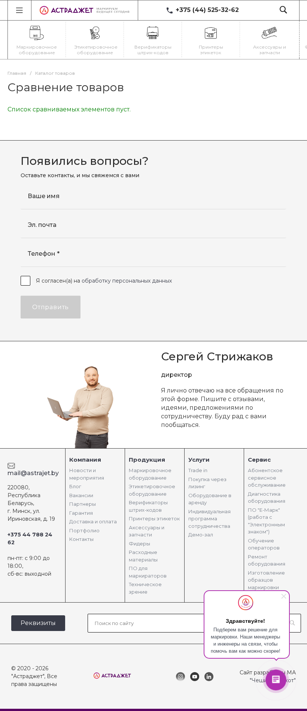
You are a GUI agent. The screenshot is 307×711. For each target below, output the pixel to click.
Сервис (259, 459)
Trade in (197, 470)
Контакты (81, 539)
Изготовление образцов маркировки (266, 580)
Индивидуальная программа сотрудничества (209, 518)
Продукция (147, 459)
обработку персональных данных (127, 280)
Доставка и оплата (93, 521)
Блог (75, 486)
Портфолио (84, 530)
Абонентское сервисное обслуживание (267, 477)
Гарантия (81, 513)
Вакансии (81, 495)
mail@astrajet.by (33, 473)
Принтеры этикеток (154, 518)
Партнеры (82, 504)
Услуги (199, 459)
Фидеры (139, 544)
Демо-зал (200, 535)
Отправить (50, 307)
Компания (85, 459)
